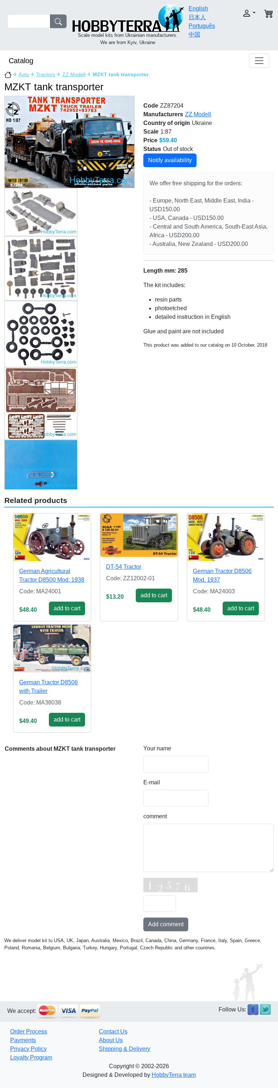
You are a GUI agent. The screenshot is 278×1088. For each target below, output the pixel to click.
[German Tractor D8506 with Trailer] (52, 648)
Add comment (166, 924)
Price (150, 140)
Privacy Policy (28, 1049)
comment (155, 816)
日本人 (197, 17)
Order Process (28, 1031)
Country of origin (166, 123)
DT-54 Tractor (123, 567)
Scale (151, 132)
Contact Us (113, 1031)
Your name (157, 748)
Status (152, 149)
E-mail (151, 782)
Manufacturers (163, 114)
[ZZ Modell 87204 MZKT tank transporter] (69, 141)
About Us (111, 1040)
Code (150, 106)
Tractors (45, 74)
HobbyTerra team (174, 1075)
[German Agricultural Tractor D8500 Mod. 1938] (52, 537)
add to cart (67, 608)
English (198, 8)
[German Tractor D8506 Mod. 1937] (226, 537)
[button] (245, 13)
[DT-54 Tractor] (139, 535)
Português (202, 26)
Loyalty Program (31, 1057)
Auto (23, 74)
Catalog (21, 61)
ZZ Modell (73, 74)
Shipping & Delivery (124, 1049)
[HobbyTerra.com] (128, 17)
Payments (23, 1040)
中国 (194, 34)
